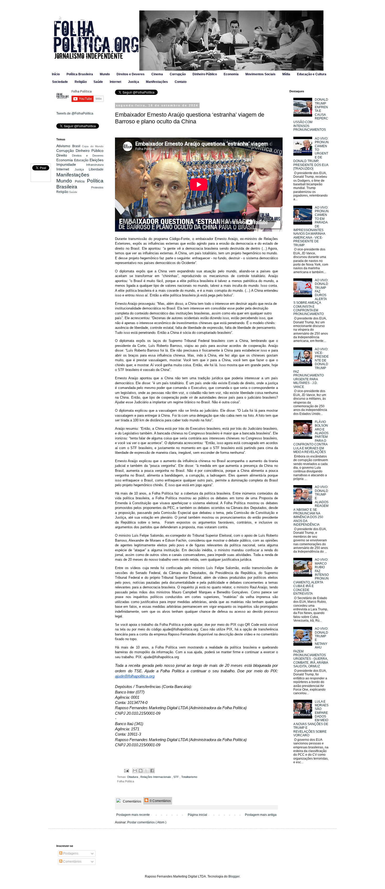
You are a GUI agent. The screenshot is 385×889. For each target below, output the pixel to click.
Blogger (233, 876)
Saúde (98, 82)
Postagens (70, 853)
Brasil (77, 146)
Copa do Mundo (92, 146)
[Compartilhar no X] (146, 770)
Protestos (97, 187)
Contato (180, 82)
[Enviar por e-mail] (135, 770)
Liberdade (96, 169)
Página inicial (197, 815)
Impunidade (71, 164)
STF (176, 776)
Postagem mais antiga (261, 815)
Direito (64, 155)
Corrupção (178, 74)
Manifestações (157, 82)
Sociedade (60, 82)
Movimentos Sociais (260, 74)
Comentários (131, 801)
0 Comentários (160, 801)
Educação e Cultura (311, 74)
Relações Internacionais (156, 776)
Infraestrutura (94, 164)
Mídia (286, 74)
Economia (231, 74)
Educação (82, 160)
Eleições (96, 160)
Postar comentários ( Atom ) (146, 822)
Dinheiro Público (204, 74)
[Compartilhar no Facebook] (152, 770)
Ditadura (133, 776)
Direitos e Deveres (131, 74)
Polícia (81, 181)
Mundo (105, 74)
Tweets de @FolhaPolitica (74, 113)
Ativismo (64, 146)
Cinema (157, 74)
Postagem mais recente (133, 815)
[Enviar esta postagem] (126, 770)
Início (56, 74)
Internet (115, 82)
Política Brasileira (80, 74)
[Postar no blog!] (140, 770)
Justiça (133, 82)
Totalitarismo (189, 776)
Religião (81, 82)
